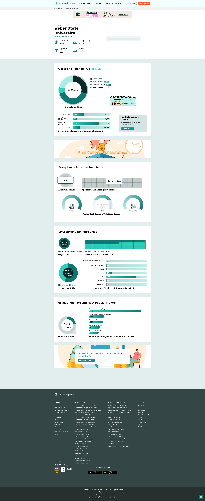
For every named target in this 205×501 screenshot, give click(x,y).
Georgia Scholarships (114, 427)
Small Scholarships (113, 444)
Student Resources (60, 427)
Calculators (57, 424)
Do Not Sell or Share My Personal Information (102, 498)
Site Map (140, 420)
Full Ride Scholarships (81, 446)
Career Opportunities (144, 415)
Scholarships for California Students (85, 417)
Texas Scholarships (113, 415)
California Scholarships (114, 417)
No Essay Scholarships (82, 451)
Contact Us (141, 410)
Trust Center (141, 427)
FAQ (139, 407)
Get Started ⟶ (128, 128)
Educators (99, 3)
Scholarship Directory (61, 410)
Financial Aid (58, 417)
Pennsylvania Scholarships (116, 429)
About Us (141, 405)
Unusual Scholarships (81, 453)
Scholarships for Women (82, 434)
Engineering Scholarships (82, 460)
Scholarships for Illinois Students (85, 424)
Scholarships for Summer (82, 456)
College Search (58, 8)
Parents (90, 3)
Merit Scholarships (80, 444)
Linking (140, 417)
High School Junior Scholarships (117, 407)
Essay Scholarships (81, 448)
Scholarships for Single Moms (84, 439)
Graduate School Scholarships (84, 412)
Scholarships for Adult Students (84, 415)
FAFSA (56, 420)
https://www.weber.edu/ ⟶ (63, 36)
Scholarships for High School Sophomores (88, 410)
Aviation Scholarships (81, 463)
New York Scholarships (115, 422)
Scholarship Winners (60, 412)
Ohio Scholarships (113, 432)
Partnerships (142, 412)
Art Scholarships (80, 458)
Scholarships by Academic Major (118, 439)
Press (56, 434)
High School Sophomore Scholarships (119, 410)
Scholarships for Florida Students (85, 422)
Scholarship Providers (113, 3)
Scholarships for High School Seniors (86, 405)
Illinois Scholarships (114, 424)
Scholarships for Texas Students (84, 420)
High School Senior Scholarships (117, 405)
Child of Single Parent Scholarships (118, 446)
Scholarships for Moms (82, 436)
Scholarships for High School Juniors (86, 407)
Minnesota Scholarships (115, 434)
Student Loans (58, 422)
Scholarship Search (60, 407)
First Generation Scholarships (83, 441)
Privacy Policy (142, 422)
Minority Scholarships (81, 429)
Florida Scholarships (114, 420)
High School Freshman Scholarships (119, 412)
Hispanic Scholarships (81, 432)
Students (81, 3)
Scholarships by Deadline (115, 436)
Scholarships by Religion (115, 441)
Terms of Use (142, 424)
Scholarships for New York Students (86, 427)
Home (56, 405)
